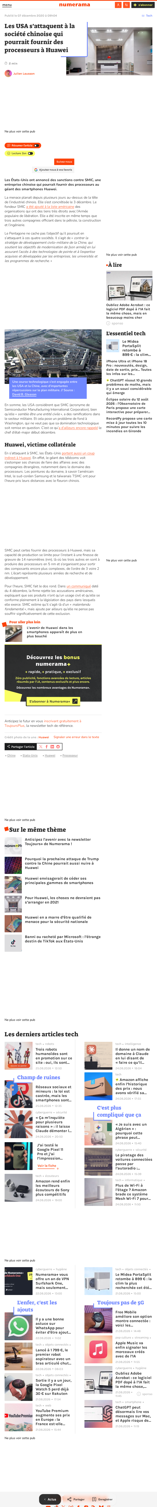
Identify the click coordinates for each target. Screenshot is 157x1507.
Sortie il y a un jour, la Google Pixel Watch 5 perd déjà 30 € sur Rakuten (53, 1387)
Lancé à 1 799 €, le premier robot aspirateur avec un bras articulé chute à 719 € (53, 1356)
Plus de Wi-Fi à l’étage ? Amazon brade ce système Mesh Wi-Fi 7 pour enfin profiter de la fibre (132, 1192)
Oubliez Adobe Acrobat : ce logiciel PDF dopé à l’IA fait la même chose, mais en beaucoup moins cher (128, 311)
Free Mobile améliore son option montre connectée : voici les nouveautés (133, 1318)
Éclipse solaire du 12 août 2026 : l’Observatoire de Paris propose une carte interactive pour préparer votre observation (127, 405)
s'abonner (145, 5)
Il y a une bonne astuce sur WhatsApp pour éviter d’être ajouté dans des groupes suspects (53, 1326)
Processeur (70, 755)
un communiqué (79, 586)
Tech (149, 15)
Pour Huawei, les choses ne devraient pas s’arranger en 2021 (63, 900)
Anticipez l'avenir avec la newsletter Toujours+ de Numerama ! (58, 841)
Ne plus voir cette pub (20, 131)
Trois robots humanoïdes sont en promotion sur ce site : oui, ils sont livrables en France (54, 1056)
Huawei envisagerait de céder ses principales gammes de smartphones (59, 880)
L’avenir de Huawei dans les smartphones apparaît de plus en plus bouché (54, 632)
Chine (11, 755)
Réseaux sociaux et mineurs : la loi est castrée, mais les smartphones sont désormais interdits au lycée (54, 1093)
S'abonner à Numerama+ (49, 701)
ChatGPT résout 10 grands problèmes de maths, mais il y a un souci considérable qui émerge (129, 386)
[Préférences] (126, 5)
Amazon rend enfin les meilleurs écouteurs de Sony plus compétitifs (53, 1188)
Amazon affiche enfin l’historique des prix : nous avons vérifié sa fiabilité (131, 1086)
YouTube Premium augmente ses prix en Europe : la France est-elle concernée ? (53, 1417)
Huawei (43, 737)
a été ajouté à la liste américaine (50, 206)
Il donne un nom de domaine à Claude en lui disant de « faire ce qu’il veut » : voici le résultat (132, 1056)
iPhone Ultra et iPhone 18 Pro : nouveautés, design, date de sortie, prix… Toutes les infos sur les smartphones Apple (129, 367)
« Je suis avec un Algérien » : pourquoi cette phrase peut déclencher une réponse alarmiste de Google (132, 1131)
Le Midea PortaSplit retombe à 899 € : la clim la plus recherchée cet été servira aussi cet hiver (136, 348)
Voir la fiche (47, 1166)
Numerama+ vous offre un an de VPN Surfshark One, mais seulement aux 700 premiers (52, 1281)
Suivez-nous (64, 161)
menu (7, 5)
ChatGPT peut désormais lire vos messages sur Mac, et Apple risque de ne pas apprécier (133, 1414)
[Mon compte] (118, 5)
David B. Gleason (24, 394)
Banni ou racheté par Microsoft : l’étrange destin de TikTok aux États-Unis (63, 939)
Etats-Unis (30, 755)
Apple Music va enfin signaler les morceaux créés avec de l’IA (131, 1349)
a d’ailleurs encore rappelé (78, 428)
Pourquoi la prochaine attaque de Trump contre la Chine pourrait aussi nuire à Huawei (62, 863)
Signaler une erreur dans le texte (76, 737)
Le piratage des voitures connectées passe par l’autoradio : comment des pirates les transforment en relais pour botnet (133, 1161)
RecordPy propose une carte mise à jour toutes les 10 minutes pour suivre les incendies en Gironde (129, 424)
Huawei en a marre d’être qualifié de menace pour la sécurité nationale (58, 919)
